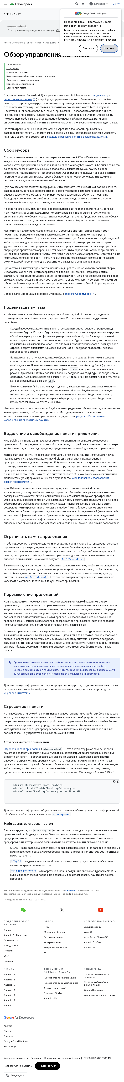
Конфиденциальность (55, 947)
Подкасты (9, 961)
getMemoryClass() (36, 577)
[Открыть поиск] (77, 4)
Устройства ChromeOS (96, 937)
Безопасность (11, 940)
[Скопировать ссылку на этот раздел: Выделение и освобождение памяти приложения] (103, 434)
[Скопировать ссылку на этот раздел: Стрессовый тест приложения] (52, 742)
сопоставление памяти (18, 99)
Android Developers (13, 42)
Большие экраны (92, 926)
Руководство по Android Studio (60, 977)
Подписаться (47, 1066)
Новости (8, 950)
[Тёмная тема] (114, 781)
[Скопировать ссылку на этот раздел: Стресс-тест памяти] (46, 707)
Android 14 (9, 989)
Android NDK (50, 998)
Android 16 (9, 979)
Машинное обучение (55, 932)
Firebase (8, 1036)
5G (45, 952)
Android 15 (9, 984)
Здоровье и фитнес (54, 937)
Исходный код (11, 945)
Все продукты (11, 1046)
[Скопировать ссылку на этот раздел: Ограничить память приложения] (70, 537)
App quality (12, 14)
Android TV (89, 947)
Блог (6, 955)
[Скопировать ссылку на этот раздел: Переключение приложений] (61, 595)
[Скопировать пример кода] (118, 781)
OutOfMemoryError (73, 559)
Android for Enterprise (15, 935)
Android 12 (9, 1000)
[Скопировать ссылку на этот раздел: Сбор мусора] (33, 151)
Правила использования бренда (62, 1058)
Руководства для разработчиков (61, 982)
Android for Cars (92, 942)
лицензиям (70, 890)
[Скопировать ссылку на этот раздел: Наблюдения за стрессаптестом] (56, 824)
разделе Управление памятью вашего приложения (77, 136)
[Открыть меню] (5, 4)
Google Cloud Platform (16, 1041)
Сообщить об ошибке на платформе (96, 976)
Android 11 (9, 1005)
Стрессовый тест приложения (22, 749)
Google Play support (94, 989)
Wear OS (88, 932)
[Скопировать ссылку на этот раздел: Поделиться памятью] (48, 308)
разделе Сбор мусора (78, 294)
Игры (46, 926)
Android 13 (9, 995)
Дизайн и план (34, 42)
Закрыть (88, 48)
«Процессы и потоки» (17, 693)
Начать (109, 48)
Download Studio (53, 993)
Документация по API (55, 988)
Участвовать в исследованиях (99, 995)
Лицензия (36, 1058)
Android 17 (9, 974)
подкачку (99, 95)
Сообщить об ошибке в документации (96, 983)
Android (8, 930)
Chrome (8, 1031)
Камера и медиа (52, 942)
